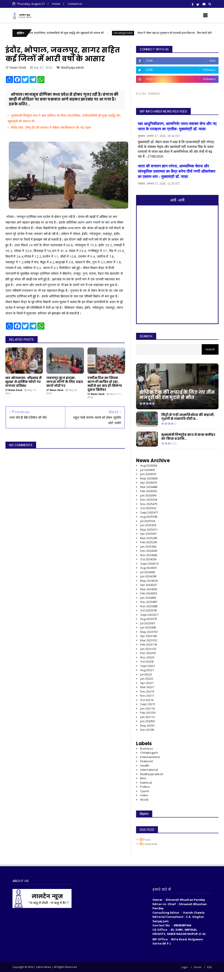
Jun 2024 (148, 576)
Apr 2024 (148, 585)
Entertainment (150, 757)
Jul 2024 (147, 572)
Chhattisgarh (149, 753)
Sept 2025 (149, 512)
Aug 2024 (148, 568)
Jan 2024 (148, 598)
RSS (209, 967)
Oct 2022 (146, 661)
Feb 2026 (148, 491)
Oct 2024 (148, 559)
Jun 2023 (148, 627)
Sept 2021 (147, 704)
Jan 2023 (148, 649)
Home (56, 4)
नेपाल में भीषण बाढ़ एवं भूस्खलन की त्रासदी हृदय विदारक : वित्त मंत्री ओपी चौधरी (154, 33)
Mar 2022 (147, 687)
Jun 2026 (148, 474)
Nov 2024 (148, 555)
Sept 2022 (147, 666)
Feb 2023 (148, 644)
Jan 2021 (147, 717)
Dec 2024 (148, 551)
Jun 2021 (147, 708)
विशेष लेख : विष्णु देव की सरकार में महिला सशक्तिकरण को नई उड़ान (51, 127)
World (144, 800)
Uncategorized (98, 33)
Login (184, 967)
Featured (146, 761)
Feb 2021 (147, 713)
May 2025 (149, 529)
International (149, 770)
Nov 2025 (148, 504)
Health (144, 765)
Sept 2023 (149, 615)
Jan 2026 (148, 495)
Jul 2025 (147, 521)
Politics (145, 787)
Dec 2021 (147, 691)
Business (146, 748)
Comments (150, 844)
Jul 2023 (147, 623)
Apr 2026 (148, 482)
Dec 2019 (147, 730)
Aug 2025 (148, 517)
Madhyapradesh (72, 67)
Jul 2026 (147, 470)
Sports (144, 791)
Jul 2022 (146, 674)
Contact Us (75, 4)
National (146, 783)
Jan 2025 (148, 546)
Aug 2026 (148, 465)
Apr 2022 (147, 683)
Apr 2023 (148, 636)
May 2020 (147, 725)
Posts (146, 840)
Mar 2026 (148, 487)
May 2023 (149, 632)
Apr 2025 (148, 534)
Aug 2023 (148, 619)
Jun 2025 (148, 525)
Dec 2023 (148, 602)
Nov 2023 (148, 606)
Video (144, 795)
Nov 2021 (147, 696)
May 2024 (149, 581)
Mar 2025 (148, 538)
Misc (143, 778)
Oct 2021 (146, 700)
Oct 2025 (148, 508)
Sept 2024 (149, 564)
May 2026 (149, 478)
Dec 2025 (148, 500)
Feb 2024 (148, 593)
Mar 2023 (148, 640)
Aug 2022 (147, 670)
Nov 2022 (147, 657)
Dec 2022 (148, 653)
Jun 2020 (147, 721)
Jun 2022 (146, 678)
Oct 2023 (148, 610)
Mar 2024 (148, 589)
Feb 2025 (148, 542)
